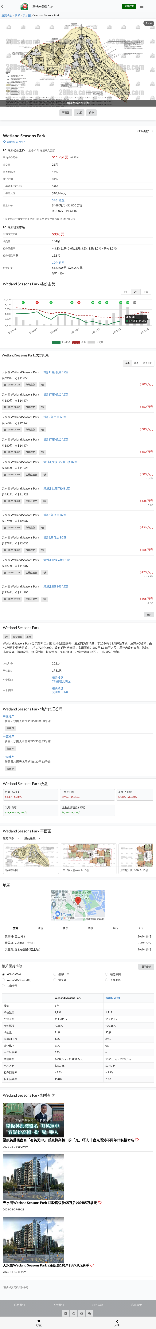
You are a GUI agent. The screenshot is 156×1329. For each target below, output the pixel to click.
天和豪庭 (115, 980)
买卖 (127, 363)
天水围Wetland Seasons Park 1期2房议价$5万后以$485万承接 (50, 1203)
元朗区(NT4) (60, 692)
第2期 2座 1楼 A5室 (55, 586)
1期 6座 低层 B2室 (54, 515)
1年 (125, 292)
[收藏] (138, 1140)
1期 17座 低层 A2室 (55, 394)
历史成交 (147, 363)
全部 (146, 292)
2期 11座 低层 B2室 (55, 372)
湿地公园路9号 (16, 142)
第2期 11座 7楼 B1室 (56, 488)
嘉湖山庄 (63, 974)
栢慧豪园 (115, 974)
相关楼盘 (57, 677)
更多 (149, 614)
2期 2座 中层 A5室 (54, 417)
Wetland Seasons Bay (19, 980)
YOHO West (14, 974)
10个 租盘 (58, 262)
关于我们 (58, 1304)
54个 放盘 (58, 200)
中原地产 (8, 716)
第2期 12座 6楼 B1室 (56, 560)
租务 (136, 363)
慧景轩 (62, 980)
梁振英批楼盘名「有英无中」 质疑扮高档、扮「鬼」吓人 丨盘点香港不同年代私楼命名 (69, 1140)
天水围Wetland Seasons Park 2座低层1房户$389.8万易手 (46, 1265)
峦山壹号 (12, 985)
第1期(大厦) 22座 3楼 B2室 (60, 462)
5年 (135, 292)
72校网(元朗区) (62, 681)
